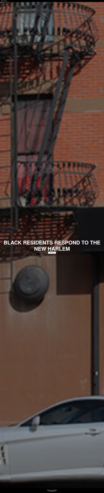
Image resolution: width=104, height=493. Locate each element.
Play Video (52, 252)
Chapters (4, 1)
